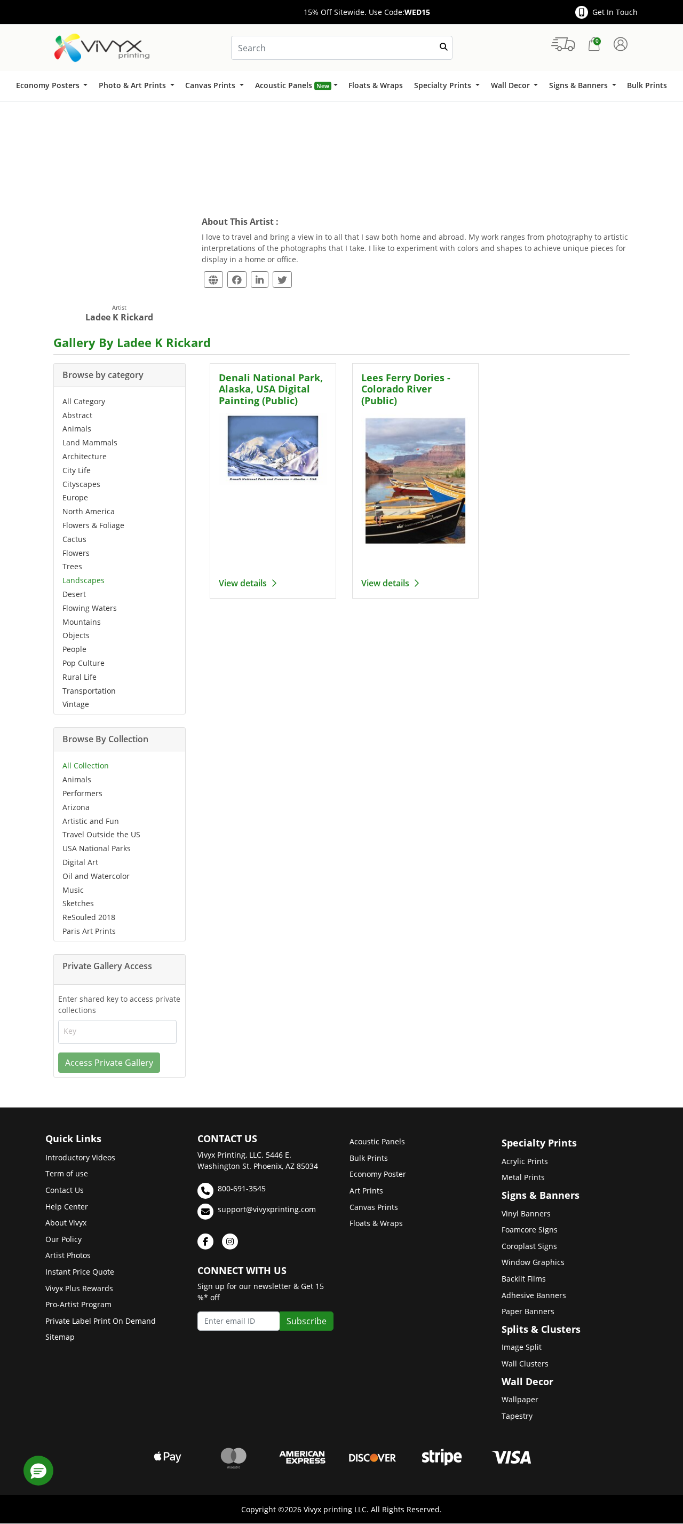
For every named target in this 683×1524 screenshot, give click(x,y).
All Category (83, 401)
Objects (76, 635)
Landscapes (83, 580)
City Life (76, 470)
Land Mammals (89, 442)
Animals (76, 428)
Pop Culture (83, 663)
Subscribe (307, 1321)
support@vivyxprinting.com (267, 1209)
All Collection (85, 765)
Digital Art (80, 862)
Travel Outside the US (101, 834)
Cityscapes (81, 484)
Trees (72, 566)
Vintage (75, 704)
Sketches (78, 903)
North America (88, 511)
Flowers (76, 553)
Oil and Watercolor (96, 876)
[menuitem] (51, 86)
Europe (75, 497)
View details (244, 583)
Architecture (84, 456)
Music (73, 890)
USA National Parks (96, 848)
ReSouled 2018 (88, 917)
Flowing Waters (89, 608)
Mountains (81, 622)
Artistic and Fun (90, 821)
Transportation (89, 691)
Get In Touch (615, 12)
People (74, 649)
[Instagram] (230, 1241)
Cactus (74, 539)
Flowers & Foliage (93, 525)
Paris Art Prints (89, 931)
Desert (74, 594)
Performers (82, 793)
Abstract (77, 415)
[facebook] (205, 1241)
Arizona (76, 807)
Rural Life (79, 677)
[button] (38, 1471)
